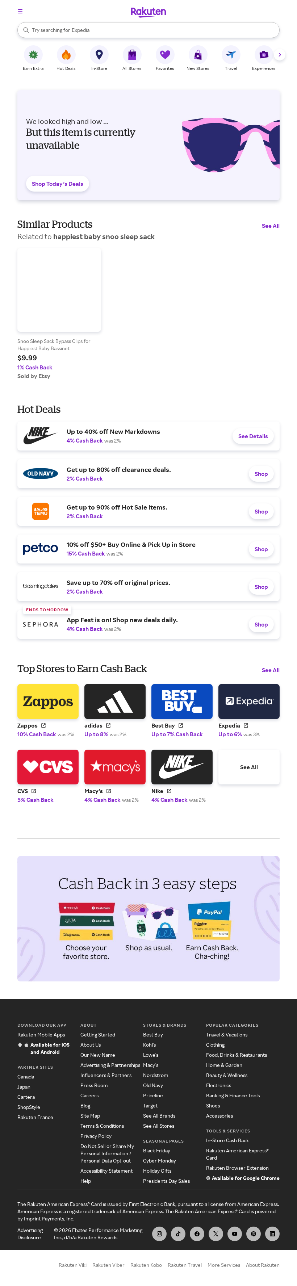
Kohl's (149, 1045)
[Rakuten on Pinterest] (253, 1234)
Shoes (213, 1105)
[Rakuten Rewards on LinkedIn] (272, 1234)
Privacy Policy (96, 1136)
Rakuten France (35, 1117)
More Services (224, 1265)
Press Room (94, 1085)
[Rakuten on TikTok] (178, 1234)
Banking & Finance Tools (233, 1095)
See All (271, 225)
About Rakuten (263, 1265)
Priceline (153, 1095)
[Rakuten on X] (216, 1234)
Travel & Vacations (226, 1034)
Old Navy (153, 1085)
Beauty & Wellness (226, 1075)
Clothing (215, 1045)
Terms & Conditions (102, 1126)
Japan (23, 1087)
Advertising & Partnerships (110, 1065)
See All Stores (158, 1126)
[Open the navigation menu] (20, 11)
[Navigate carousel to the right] (279, 54)
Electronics (218, 1085)
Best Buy (153, 1034)
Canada (25, 1076)
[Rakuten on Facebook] (197, 1234)
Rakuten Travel (185, 1265)
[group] (59, 314)
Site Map (90, 1116)
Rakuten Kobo (146, 1265)
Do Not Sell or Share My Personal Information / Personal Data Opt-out (107, 1153)
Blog (85, 1105)
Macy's (150, 1065)
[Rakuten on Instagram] (159, 1234)
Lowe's (150, 1055)
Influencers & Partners (105, 1075)
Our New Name (97, 1055)
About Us (90, 1045)
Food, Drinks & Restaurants (236, 1055)
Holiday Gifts (157, 1171)
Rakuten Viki (73, 1265)
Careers (89, 1095)
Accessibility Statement (106, 1171)
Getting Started (97, 1034)
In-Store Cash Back (227, 1140)
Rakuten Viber (108, 1265)
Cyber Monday (159, 1160)
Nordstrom (155, 1075)
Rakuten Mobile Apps (41, 1034)
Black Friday (156, 1150)
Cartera (26, 1097)
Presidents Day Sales (166, 1181)
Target (150, 1105)
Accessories (219, 1116)
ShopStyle (28, 1107)
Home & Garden (224, 1065)
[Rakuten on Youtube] (234, 1234)
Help (85, 1181)
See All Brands (159, 1116)
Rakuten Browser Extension (237, 1168)
